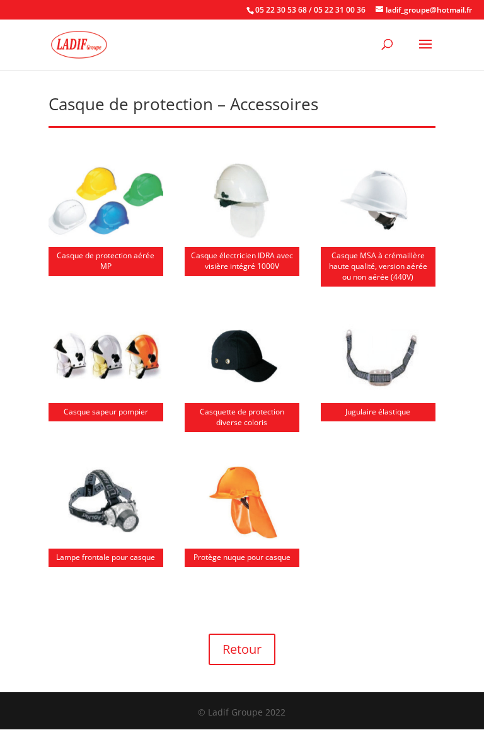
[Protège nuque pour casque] (242, 539)
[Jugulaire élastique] (378, 393)
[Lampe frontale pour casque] (106, 539)
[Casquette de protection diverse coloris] (242, 393)
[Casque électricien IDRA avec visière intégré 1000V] (242, 237)
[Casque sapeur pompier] (106, 393)
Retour (242, 649)
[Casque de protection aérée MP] (106, 237)
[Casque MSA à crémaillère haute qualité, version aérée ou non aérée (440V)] (378, 237)
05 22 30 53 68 (281, 9)
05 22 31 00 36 (340, 9)
